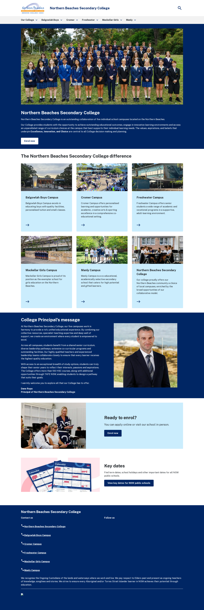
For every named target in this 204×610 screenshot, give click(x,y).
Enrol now (29, 141)
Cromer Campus (91, 197)
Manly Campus (90, 270)
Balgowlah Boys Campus (42, 197)
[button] (29, 20)
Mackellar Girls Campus (41, 270)
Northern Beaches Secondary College (156, 272)
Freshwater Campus (150, 197)
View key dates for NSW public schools (129, 483)
